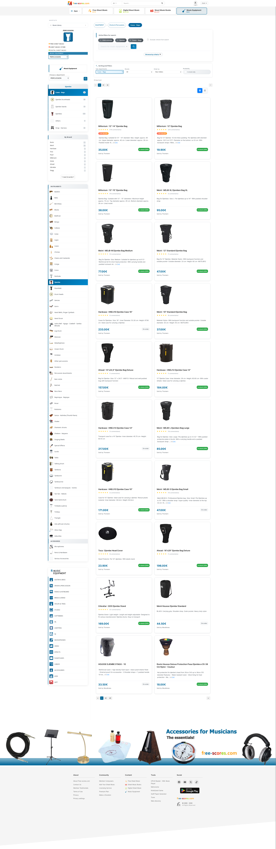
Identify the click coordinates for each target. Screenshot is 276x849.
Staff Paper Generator (158, 794)
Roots (67, 142)
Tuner (153, 797)
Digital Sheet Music (134, 788)
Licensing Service (105, 788)
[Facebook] (179, 782)
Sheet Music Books (134, 784)
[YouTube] (185, 782)
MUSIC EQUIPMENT (57, 53)
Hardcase (67, 149)
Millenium (67, 158)
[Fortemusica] (179, 804)
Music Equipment (134, 791)
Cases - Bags (136, 40)
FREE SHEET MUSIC (57, 44)
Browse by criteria (152, 54)
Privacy (76, 795)
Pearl (67, 155)
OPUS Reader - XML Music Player (160, 782)
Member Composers (106, 781)
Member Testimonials (80, 788)
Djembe (68, 86)
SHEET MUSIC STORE (57, 47)
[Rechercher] (162, 3)
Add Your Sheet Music (107, 784)
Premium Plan (104, 791)
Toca (67, 152)
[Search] (85, 78)
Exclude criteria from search (159, 40)
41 (107, 85)
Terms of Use (78, 791)
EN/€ (203, 3)
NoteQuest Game (157, 790)
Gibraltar (67, 167)
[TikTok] (196, 782)
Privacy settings (79, 798)
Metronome (155, 787)
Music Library (57, 25)
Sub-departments (101, 69)
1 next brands (67, 177)
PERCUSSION (107, 40)
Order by (156, 69)
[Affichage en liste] (204, 90)
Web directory (156, 801)
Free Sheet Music (134, 781)
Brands (127, 69)
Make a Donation (105, 795)
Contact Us (77, 784)
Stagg (67, 170)
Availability (186, 68)
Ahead (67, 164)
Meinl (67, 145)
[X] (190, 782)
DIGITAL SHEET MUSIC (58, 50)
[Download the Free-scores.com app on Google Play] (189, 790)
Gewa (67, 161)
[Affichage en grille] (199, 90)
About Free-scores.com (81, 781)
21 (103, 85)
